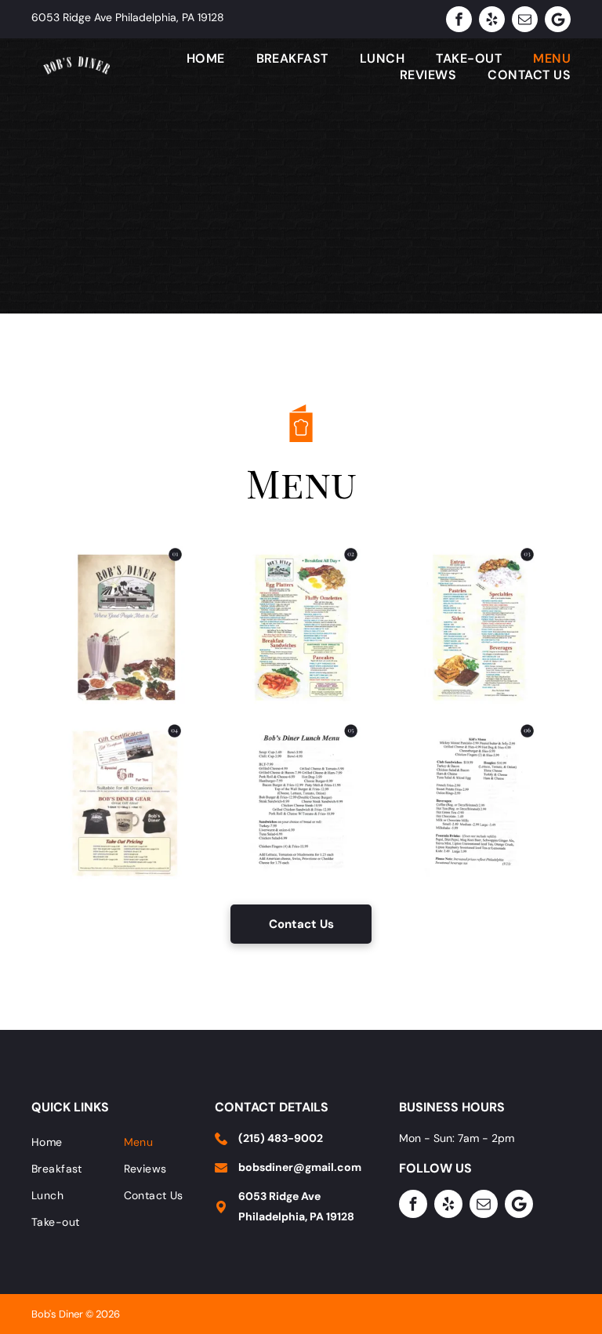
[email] (525, 19)
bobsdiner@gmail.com (299, 1167)
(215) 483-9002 (280, 1138)
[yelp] (492, 19)
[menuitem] (190, 58)
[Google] (558, 19)
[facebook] (459, 19)
